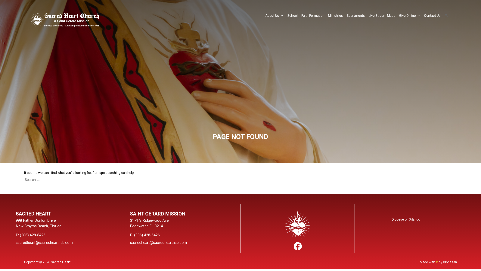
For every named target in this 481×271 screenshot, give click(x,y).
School (292, 16)
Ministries (335, 16)
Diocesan (450, 262)
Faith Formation (312, 16)
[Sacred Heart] (64, 20)
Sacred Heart (60, 262)
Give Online (407, 16)
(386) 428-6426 (32, 235)
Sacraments (356, 16)
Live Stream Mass (382, 16)
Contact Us (432, 16)
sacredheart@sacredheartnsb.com (44, 242)
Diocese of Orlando (406, 219)
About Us (272, 16)
